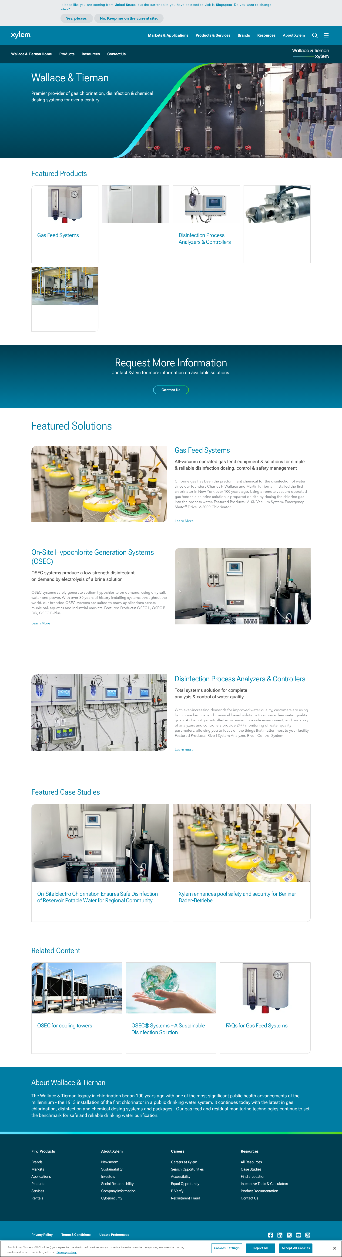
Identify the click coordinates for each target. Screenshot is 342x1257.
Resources (266, 35)
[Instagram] (308, 1235)
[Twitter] (289, 1235)
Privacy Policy (42, 1234)
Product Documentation (259, 1191)
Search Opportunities (187, 1169)
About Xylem (294, 35)
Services (37, 1191)
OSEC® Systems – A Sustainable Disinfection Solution (168, 1029)
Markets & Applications (168, 35)
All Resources (251, 1162)
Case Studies (251, 1169)
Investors (108, 1176)
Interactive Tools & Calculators (264, 1183)
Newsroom (109, 1162)
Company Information (118, 1191)
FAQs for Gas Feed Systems (257, 1025)
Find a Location (253, 1176)
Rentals (37, 1198)
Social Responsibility (117, 1183)
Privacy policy (67, 1252)
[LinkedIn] (280, 1235)
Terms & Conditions (76, 1234)
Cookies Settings (227, 1248)
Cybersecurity (111, 1198)
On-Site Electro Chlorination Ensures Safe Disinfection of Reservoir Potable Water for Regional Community (97, 897)
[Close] (334, 1248)
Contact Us (116, 54)
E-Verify (177, 1191)
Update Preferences (114, 1234)
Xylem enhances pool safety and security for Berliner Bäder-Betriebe (237, 897)
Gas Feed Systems (58, 235)
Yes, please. (76, 18)
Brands (244, 35)
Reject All (260, 1248)
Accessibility (180, 1176)
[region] (171, 1248)
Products (66, 54)
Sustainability (111, 1169)
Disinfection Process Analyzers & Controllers (205, 238)
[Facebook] (270, 1235)
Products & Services (213, 35)
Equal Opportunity (185, 1183)
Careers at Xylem (184, 1162)
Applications (41, 1176)
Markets (37, 1169)
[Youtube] (298, 1235)
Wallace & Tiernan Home (31, 54)
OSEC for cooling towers (64, 1025)
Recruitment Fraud (185, 1198)
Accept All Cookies (296, 1248)
